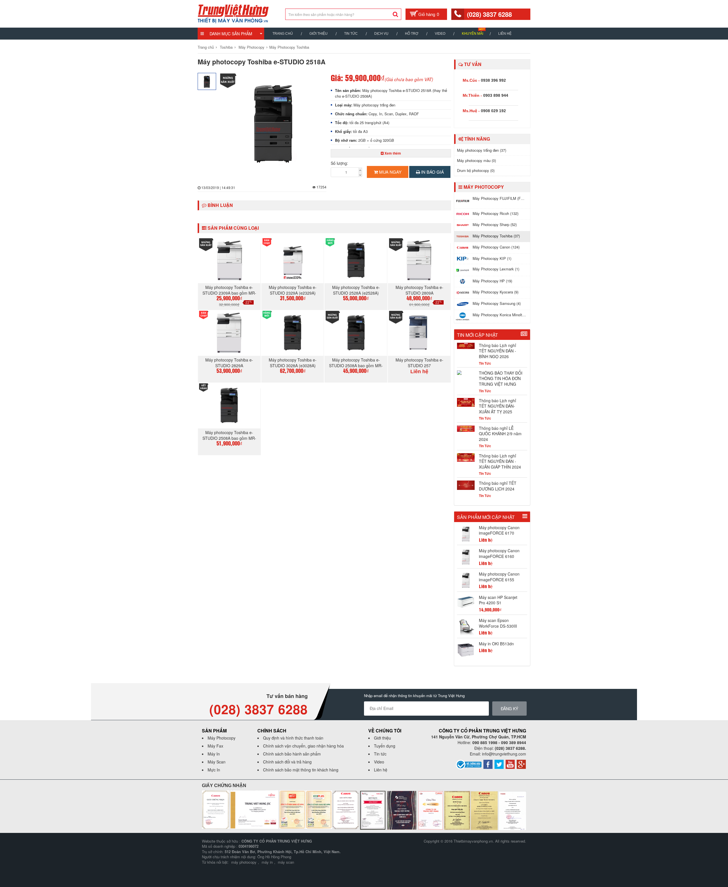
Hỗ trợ (411, 34)
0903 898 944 (495, 95)
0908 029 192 (493, 110)
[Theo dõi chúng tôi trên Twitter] (499, 763)
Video (440, 34)
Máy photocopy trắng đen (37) (481, 150)
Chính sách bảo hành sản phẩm (292, 754)
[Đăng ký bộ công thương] (469, 764)
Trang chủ (282, 34)
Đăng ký (509, 708)
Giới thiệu (318, 34)
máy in (267, 862)
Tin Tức (351, 34)
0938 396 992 (493, 80)
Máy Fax (215, 746)
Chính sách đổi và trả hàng (287, 762)
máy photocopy (244, 862)
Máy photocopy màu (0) (476, 160)
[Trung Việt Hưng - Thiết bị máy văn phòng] (233, 13)
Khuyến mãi (472, 34)
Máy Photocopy (251, 47)
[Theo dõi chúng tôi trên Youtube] (510, 763)
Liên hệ (505, 34)
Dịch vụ (381, 34)
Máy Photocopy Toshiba (289, 47)
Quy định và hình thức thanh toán (293, 738)
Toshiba (226, 47)
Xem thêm (392, 153)
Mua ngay (390, 172)
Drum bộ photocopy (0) (476, 170)
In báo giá (432, 172)
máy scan (286, 862)
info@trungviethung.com (504, 754)
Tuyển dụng (384, 746)
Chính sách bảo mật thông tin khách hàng (300, 770)
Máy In (214, 754)
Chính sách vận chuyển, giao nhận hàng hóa (303, 746)
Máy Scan (217, 762)
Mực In (214, 770)
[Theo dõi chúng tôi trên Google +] (521, 763)
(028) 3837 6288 (489, 14)
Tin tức (380, 754)
